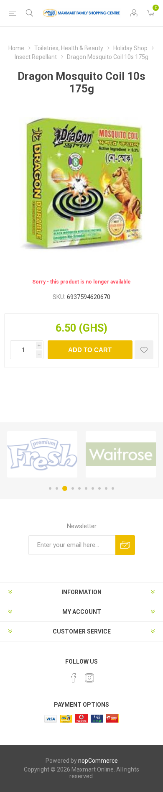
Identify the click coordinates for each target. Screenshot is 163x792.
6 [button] (86, 488)
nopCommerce (98, 760)
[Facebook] (73, 678)
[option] (42, 454)
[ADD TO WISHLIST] (144, 349)
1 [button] (50, 488)
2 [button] (57, 488)
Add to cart (90, 349)
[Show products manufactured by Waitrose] (121, 454)
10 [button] (113, 488)
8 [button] (99, 488)
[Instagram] (89, 678)
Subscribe (125, 545)
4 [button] (72, 488)
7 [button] (93, 488)
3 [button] (64, 488)
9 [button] (106, 488)
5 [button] (79, 488)
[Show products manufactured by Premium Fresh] (42, 454)
